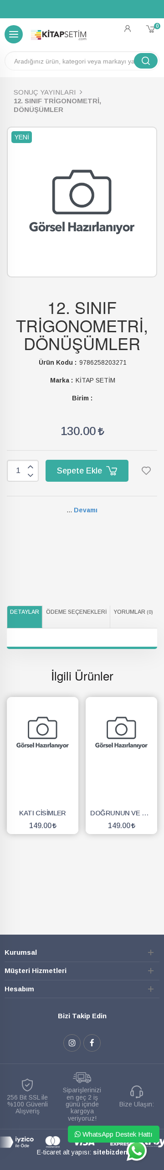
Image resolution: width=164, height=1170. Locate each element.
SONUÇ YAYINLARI (45, 92)
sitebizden (110, 1152)
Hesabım (19, 989)
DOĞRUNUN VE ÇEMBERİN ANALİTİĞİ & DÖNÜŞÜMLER (123, 813)
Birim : (82, 398)
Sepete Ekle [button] (80, 470)
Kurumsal (21, 952)
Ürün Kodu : (58, 362)
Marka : (61, 380)
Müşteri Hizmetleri (36, 970)
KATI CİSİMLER (42, 813)
